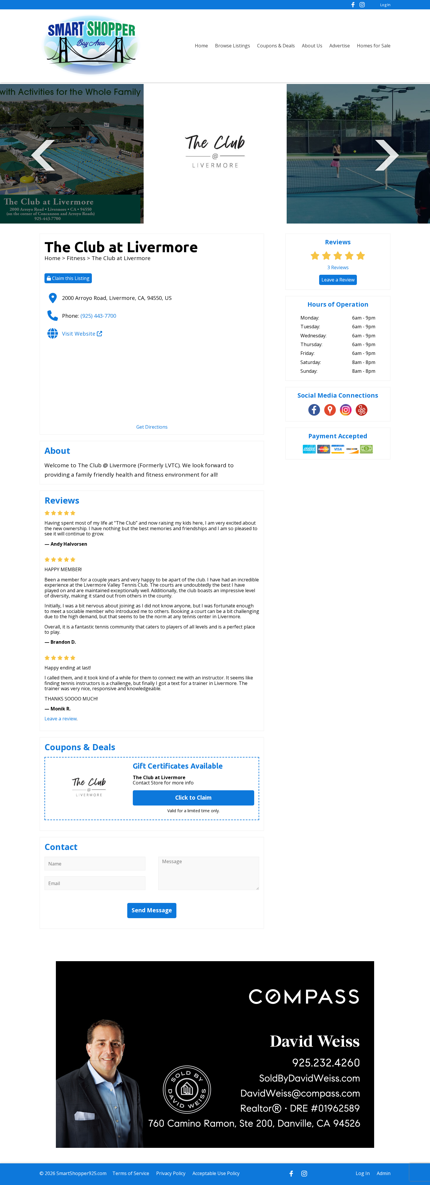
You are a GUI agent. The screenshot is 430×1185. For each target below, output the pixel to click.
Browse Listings (232, 45)
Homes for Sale (374, 45)
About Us (312, 45)
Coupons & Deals (276, 45)
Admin (384, 1173)
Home (201, 45)
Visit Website (79, 333)
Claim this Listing (70, 278)
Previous (43, 154)
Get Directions (152, 427)
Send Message (152, 910)
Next (387, 154)
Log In (385, 4)
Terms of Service (130, 1173)
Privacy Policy (170, 1173)
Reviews (338, 267)
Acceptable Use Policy (216, 1173)
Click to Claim (193, 797)
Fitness (76, 258)
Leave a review (60, 718)
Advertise (339, 45)
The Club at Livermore (159, 777)
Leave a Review (338, 279)
